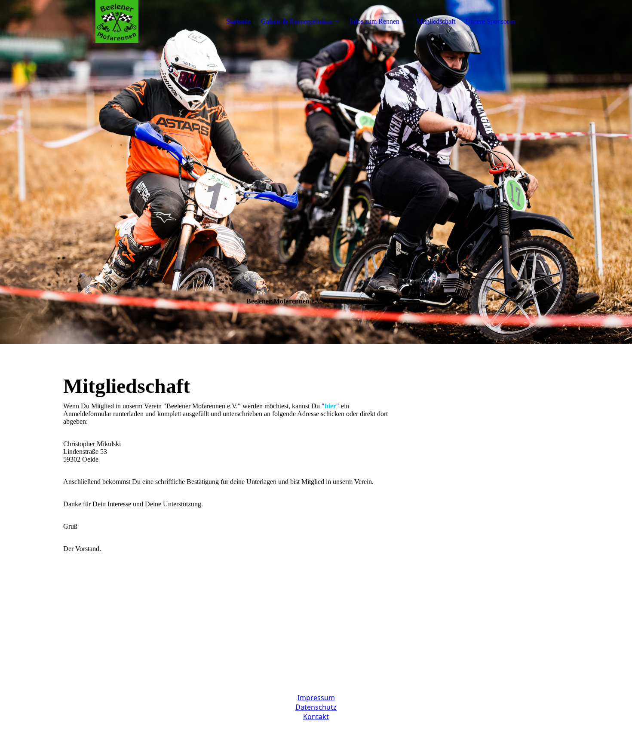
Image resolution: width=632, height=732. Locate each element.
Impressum (316, 697)
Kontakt (316, 716)
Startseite (238, 21)
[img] (117, 21)
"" (330, 406)
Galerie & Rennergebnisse (296, 21)
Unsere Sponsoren (490, 21)
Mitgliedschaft (436, 21)
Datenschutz (316, 707)
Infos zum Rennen (374, 21)
